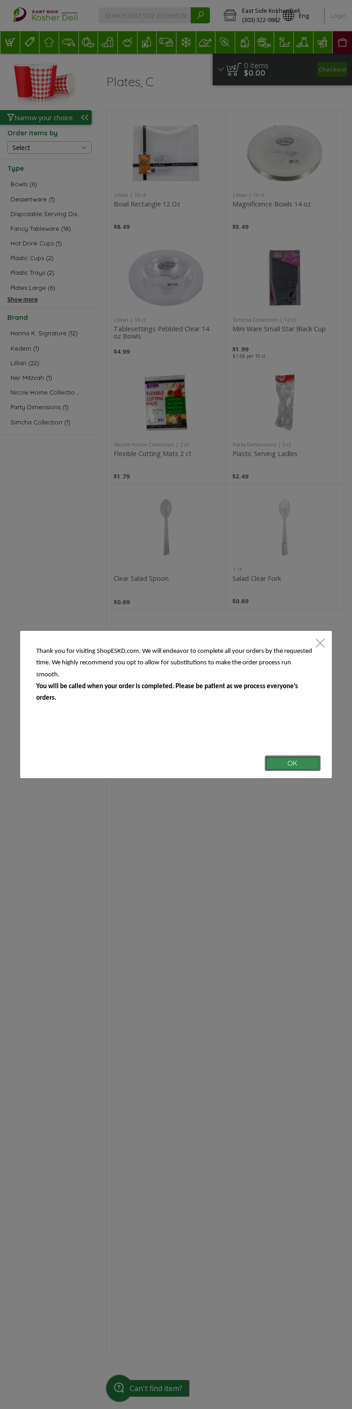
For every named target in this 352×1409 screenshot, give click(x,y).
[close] (320, 644)
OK (292, 763)
